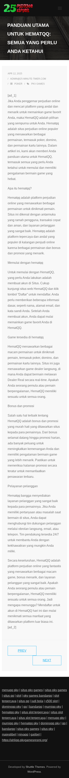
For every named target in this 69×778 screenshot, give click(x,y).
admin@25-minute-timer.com (28, 78)
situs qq (8, 695)
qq (25, 706)
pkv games (38, 83)
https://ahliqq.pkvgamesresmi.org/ (24, 740)
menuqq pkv (10, 690)
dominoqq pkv (11, 706)
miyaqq (23, 734)
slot (18, 695)
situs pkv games (32, 690)
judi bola (37, 701)
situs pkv (47, 728)
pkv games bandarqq (37, 695)
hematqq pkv (10, 712)
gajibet (35, 734)
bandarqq (35, 706)
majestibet (9, 734)
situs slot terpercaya (35, 712)
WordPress (34, 771)
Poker (18, 83)
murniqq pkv (52, 706)
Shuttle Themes (35, 766)
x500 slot (51, 701)
